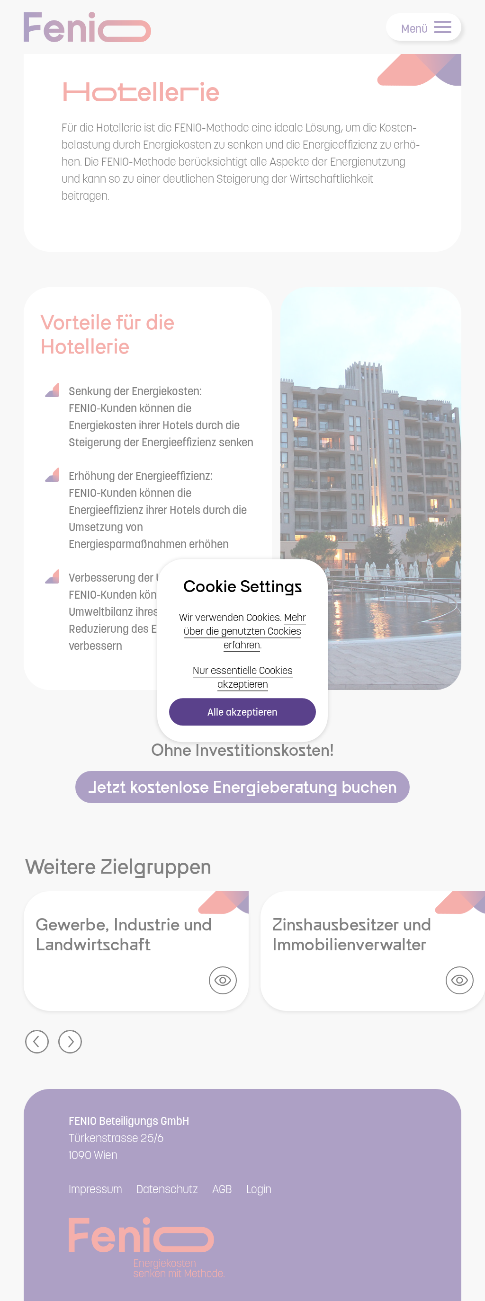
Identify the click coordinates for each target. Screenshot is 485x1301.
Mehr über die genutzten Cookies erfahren (245, 631)
